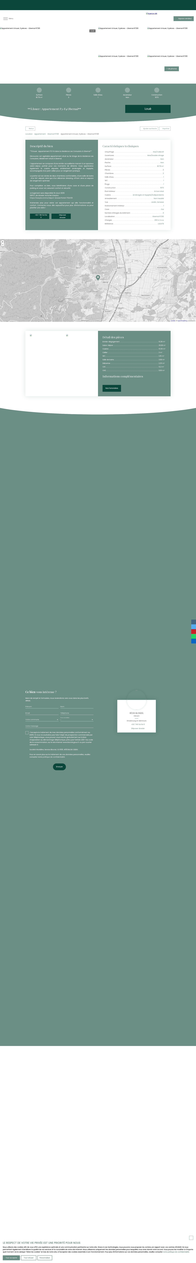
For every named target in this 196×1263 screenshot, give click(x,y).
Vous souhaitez (64, 717)
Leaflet (173, 321)
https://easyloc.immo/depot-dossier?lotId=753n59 (51, 198)
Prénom (28, 707)
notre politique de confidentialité (176, 1252)
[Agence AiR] (154, 18)
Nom (62, 707)
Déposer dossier (138, 728)
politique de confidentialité (54, 757)
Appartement (40, 134)
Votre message (31, 726)
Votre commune (32, 720)
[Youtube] (141, 4)
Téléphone (64, 713)
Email (27, 713)
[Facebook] (132, 4)
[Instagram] (136, 4)
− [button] (2, 245)
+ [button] (2, 242)
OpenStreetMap (182, 321)
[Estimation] (171, 19)
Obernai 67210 (53, 134)
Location (29, 134)
